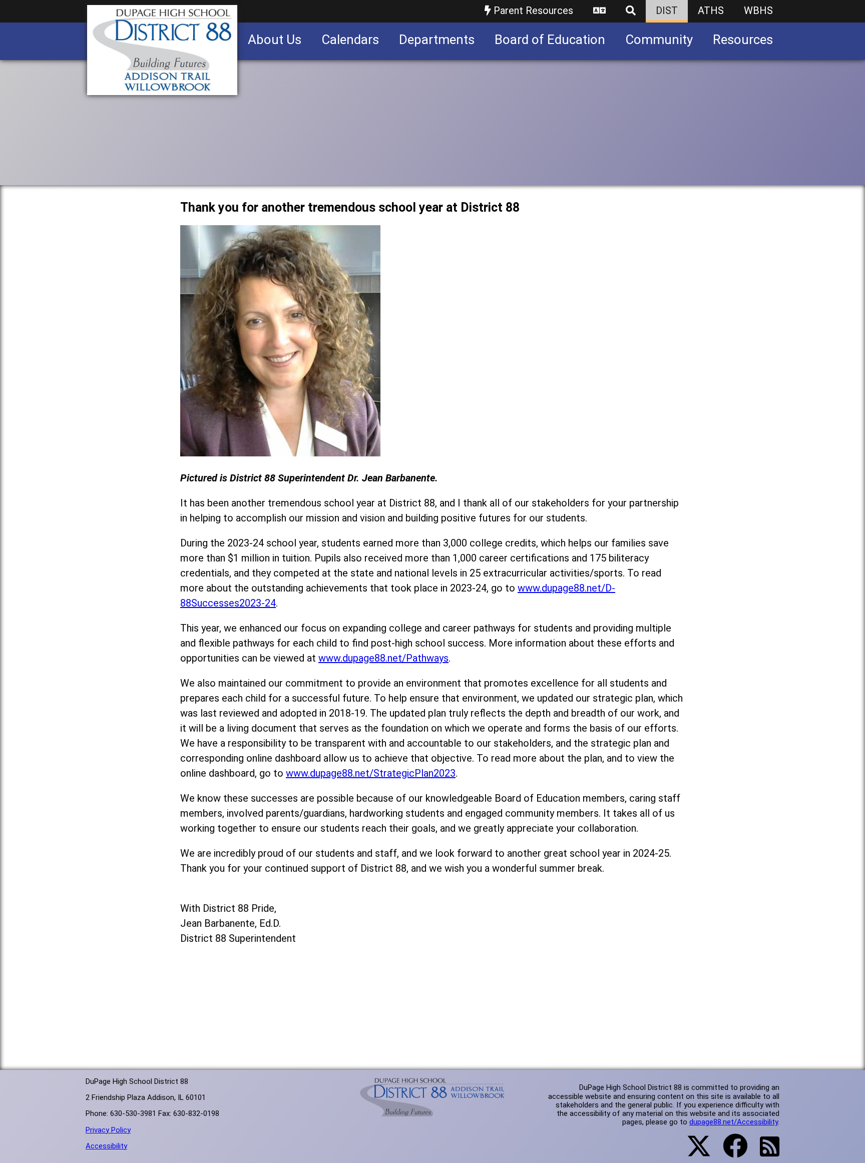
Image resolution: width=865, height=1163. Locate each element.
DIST (667, 11)
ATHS (711, 11)
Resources (743, 39)
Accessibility (106, 1145)
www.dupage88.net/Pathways (383, 658)
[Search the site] (631, 11)
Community (659, 39)
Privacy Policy (108, 1129)
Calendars (350, 39)
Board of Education (550, 39)
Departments (437, 39)
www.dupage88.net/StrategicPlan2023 (371, 773)
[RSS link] (764, 1152)
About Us (274, 39)
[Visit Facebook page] (729, 1151)
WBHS (758, 11)
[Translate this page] (599, 11)
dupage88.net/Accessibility (733, 1121)
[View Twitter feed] (693, 1151)
